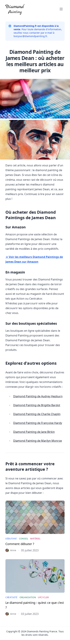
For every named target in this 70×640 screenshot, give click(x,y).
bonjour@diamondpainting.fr (30, 36)
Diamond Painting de (38, 396)
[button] (61, 9)
